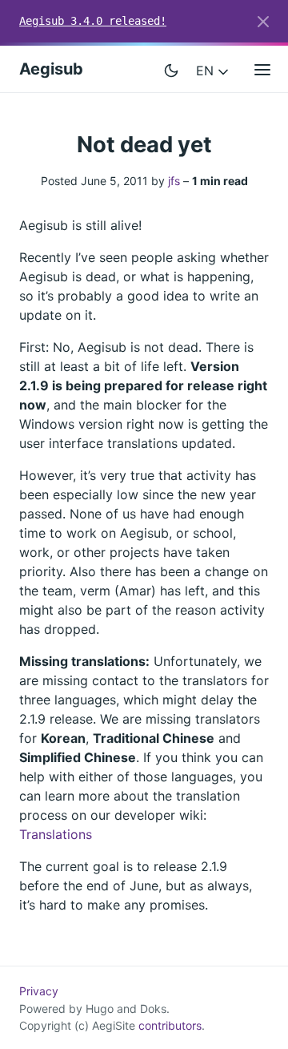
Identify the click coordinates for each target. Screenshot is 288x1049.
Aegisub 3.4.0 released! (92, 20)
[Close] (263, 22)
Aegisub (51, 69)
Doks (153, 1008)
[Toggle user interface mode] (171, 69)
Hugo (100, 1008)
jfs (174, 181)
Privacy (38, 991)
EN (207, 71)
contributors (170, 1025)
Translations (55, 834)
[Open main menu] (262, 69)
